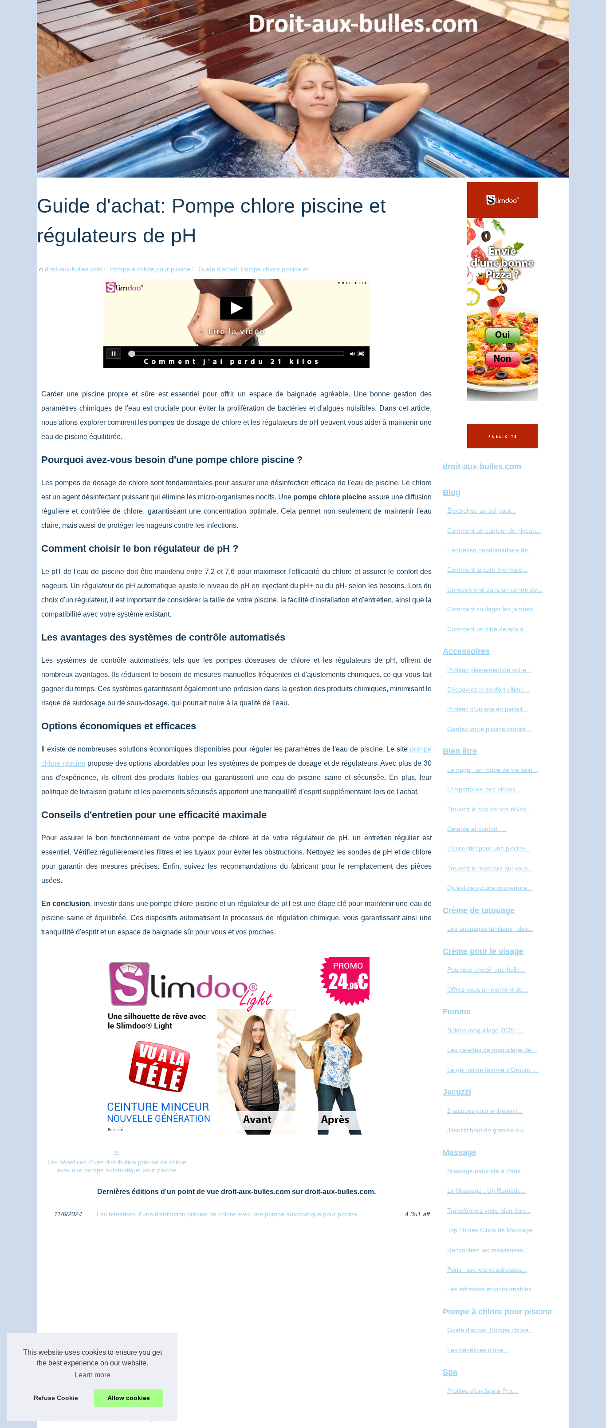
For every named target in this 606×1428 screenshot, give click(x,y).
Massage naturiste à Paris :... (488, 1171)
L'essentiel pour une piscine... (489, 848)
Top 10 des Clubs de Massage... (492, 1230)
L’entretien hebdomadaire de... (490, 550)
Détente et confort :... (477, 828)
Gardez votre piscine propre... (489, 728)
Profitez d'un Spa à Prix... (482, 1390)
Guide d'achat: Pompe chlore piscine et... (256, 269)
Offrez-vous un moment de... (487, 989)
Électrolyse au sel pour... (481, 510)
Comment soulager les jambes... (492, 609)
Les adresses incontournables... (492, 1289)
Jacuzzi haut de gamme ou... (487, 1130)
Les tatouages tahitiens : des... (490, 928)
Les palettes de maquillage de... (492, 1049)
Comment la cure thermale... (487, 569)
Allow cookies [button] (128, 1397)
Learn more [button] (92, 1375)
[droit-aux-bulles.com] (303, 89)
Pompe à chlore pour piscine (150, 269)
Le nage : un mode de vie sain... (492, 769)
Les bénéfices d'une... (478, 1349)
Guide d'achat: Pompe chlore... (490, 1329)
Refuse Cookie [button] (56, 1397)
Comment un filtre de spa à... (488, 629)
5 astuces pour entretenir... (485, 1110)
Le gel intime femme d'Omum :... (493, 1069)
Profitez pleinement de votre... (489, 669)
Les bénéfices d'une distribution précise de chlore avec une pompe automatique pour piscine (116, 1166)
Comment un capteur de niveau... (494, 530)
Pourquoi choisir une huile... (486, 969)
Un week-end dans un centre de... (495, 589)
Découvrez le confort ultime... (488, 689)
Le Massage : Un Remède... (486, 1190)
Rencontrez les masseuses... (487, 1250)
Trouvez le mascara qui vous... (490, 868)
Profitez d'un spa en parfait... (487, 708)
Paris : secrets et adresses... (487, 1269)
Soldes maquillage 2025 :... (485, 1030)
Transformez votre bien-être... (489, 1210)
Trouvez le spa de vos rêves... (489, 809)
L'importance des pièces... (484, 789)
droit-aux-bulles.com (73, 269)
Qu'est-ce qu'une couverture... (489, 887)
